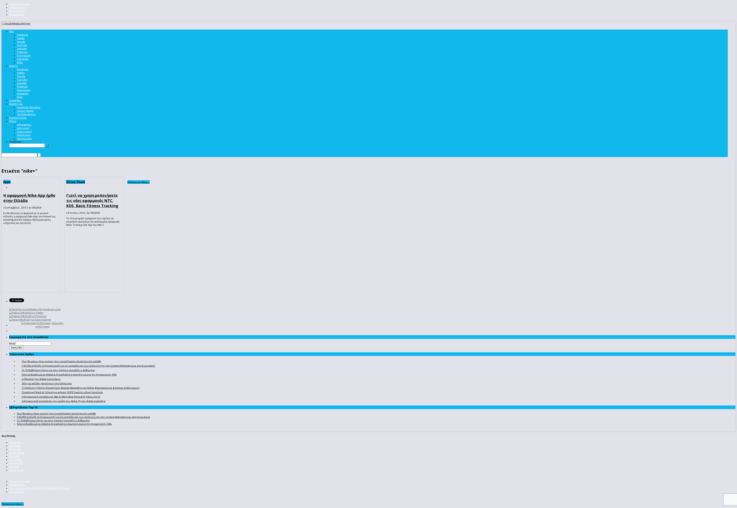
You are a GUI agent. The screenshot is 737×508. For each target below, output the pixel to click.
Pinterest (22, 52)
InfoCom (14, 466)
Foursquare (24, 55)
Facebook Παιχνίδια (28, 107)
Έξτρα (12, 121)
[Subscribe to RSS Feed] (35, 323)
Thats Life (15, 449)
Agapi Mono (16, 463)
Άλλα (20, 62)
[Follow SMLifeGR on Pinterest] (27, 316)
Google (21, 41)
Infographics (24, 124)
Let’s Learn (23, 128)
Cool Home (15, 459)
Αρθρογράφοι (17, 7)
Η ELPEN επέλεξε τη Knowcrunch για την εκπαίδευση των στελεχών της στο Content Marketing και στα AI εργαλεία (83, 417)
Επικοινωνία (16, 14)
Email (12, 343)
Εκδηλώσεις (24, 135)
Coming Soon (17, 452)
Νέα (11, 31)
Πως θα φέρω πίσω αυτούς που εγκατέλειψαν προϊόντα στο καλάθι (56, 413)
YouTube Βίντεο (26, 114)
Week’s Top (16, 104)
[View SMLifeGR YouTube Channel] (30, 319)
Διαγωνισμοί (24, 131)
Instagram (23, 59)
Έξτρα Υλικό (75, 182)
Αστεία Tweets (25, 111)
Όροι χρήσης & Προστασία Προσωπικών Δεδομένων (40, 488)
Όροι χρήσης (16, 11)
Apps (7, 182)
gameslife (15, 446)
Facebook (22, 34)
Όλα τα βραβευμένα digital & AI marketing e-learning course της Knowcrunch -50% (64, 424)
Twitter (21, 38)
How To (13, 66)
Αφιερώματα (24, 138)
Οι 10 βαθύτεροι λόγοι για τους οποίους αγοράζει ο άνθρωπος (53, 420)
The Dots (14, 456)
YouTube (22, 45)
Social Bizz (15, 100)
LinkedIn (22, 48)
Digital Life (15, 442)
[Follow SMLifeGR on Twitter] (26, 312)
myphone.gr (16, 470)
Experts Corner (18, 117)
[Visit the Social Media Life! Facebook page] (35, 309)
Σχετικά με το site (19, 4)
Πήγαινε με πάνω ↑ (138, 182)
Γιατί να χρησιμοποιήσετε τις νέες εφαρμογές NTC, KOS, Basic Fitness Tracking (92, 200)
